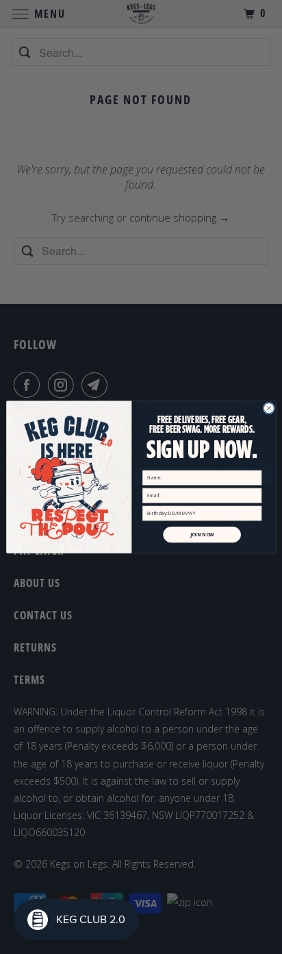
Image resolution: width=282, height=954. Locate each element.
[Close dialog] (269, 408)
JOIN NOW (202, 535)
